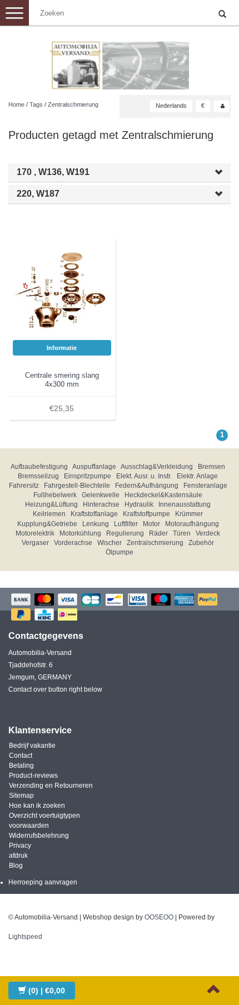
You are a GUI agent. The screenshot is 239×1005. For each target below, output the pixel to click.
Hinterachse (101, 504)
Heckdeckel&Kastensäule (163, 495)
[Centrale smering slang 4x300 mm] (62, 290)
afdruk (18, 855)
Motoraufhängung (192, 524)
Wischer (109, 543)
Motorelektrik (35, 533)
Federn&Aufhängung (146, 485)
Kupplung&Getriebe (47, 524)
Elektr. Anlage (197, 476)
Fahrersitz (24, 485)
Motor (151, 524)
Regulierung (125, 533)
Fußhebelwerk (55, 495)
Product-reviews (33, 775)
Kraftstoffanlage (94, 514)
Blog (16, 865)
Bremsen (211, 467)
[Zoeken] (222, 14)
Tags (36, 104)
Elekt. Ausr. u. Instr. (144, 476)
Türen (182, 533)
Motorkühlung (80, 533)
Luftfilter (126, 524)
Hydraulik (139, 504)
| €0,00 (46, 990)
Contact (20, 755)
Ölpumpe (119, 552)
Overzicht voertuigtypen (44, 815)
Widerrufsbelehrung (39, 835)
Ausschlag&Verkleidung (157, 467)
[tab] (119, 172)
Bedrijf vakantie (32, 745)
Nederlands (171, 105)
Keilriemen (49, 514)
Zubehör (201, 543)
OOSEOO (159, 917)
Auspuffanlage (94, 467)
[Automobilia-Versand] (119, 61)
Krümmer (189, 514)
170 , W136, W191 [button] (53, 172)
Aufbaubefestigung (39, 467)
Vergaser (35, 543)
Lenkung (95, 524)
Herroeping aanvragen (42, 882)
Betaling (21, 765)
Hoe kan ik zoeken (37, 805)
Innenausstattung (184, 504)
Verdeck (208, 533)
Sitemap (21, 795)
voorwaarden (29, 825)
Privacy (20, 845)
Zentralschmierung (73, 104)
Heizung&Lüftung (51, 504)
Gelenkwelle (101, 495)
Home (16, 104)
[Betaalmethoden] (119, 608)
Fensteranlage (205, 485)
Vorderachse (73, 543)
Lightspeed (25, 937)
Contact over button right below (55, 689)
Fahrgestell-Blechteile (77, 485)
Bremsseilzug (38, 476)
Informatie (62, 347)
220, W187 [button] (38, 193)
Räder (158, 533)
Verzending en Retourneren (51, 785)
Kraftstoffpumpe (146, 514)
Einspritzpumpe (87, 476)
